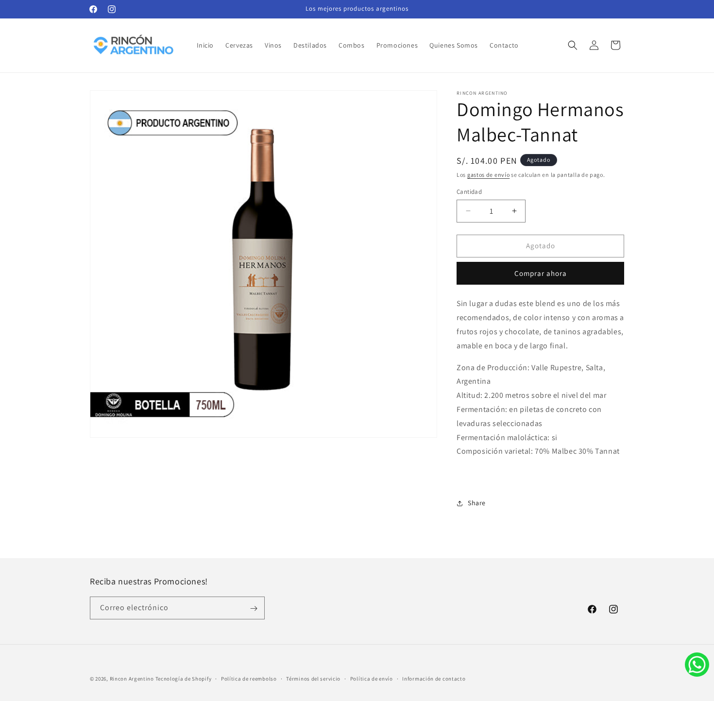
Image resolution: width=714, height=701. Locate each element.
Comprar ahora (540, 273)
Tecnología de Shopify (183, 678)
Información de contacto (433, 678)
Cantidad (469, 192)
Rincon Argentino (132, 678)
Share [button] (477, 503)
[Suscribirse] (253, 608)
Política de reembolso (249, 678)
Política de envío (371, 678)
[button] (572, 45)
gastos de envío (488, 174)
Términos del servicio (313, 678)
